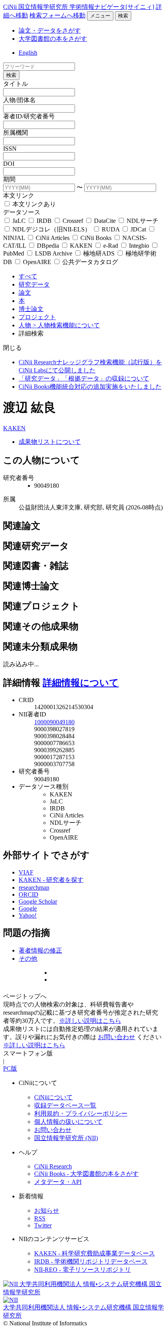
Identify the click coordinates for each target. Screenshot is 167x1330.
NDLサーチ (141, 220)
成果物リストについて (50, 441)
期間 (9, 179)
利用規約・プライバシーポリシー (80, 1113)
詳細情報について (81, 683)
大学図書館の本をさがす (53, 38)
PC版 (10, 1068)
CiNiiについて (53, 1097)
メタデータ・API (58, 1182)
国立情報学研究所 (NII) (66, 1138)
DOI (8, 163)
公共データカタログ (89, 262)
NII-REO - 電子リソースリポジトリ (82, 1269)
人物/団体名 (19, 100)
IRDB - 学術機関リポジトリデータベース (91, 1261)
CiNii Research (53, 1166)
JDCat (138, 229)
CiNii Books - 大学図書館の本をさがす (86, 1173)
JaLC (19, 220)
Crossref (73, 220)
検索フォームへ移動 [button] (57, 15)
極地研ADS (99, 253)
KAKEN (81, 245)
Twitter (43, 1225)
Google (28, 908)
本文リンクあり (33, 204)
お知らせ (46, 1210)
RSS (39, 1218)
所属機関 (15, 132)
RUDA (110, 229)
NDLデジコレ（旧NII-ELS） (51, 229)
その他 (28, 958)
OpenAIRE (37, 262)
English (28, 52)
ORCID (28, 894)
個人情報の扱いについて (68, 1121)
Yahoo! (28, 915)
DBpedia (48, 245)
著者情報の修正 (40, 950)
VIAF (26, 872)
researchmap (34, 887)
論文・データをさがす (50, 30)
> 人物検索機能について (66, 325)
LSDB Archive (53, 253)
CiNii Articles (52, 238)
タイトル (15, 83)
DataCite (104, 220)
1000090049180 (54, 722)
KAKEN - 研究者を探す (51, 879)
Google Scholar (38, 901)
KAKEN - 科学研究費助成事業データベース (94, 1253)
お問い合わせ (116, 1037)
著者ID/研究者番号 (29, 116)
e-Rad (111, 245)
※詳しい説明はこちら (90, 1020)
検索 (123, 16)
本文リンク (18, 195)
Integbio (139, 245)
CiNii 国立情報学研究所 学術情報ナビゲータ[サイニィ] (78, 6)
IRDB (44, 220)
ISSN (10, 148)
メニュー (100, 16)
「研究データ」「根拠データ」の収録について (84, 378)
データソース (21, 212)
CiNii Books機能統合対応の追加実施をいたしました (90, 386)
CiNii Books (96, 238)
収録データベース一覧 (65, 1105)
